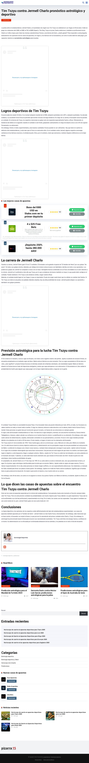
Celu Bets (10, 695)
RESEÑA (78, 214)
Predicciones (6, 20)
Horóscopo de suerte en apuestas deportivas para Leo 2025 (24, 633)
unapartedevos (46, 757)
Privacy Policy (38, 759)
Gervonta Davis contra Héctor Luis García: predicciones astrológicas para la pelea (43, 592)
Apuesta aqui (78, 210)
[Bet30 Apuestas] (12, 252)
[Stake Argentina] (12, 215)
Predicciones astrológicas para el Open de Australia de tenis (74, 591)
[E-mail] (5, 547)
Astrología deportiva (8, 555)
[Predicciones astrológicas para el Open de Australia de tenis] (74, 577)
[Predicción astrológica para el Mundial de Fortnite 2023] (14, 577)
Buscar (3, 610)
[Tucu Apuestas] (3, 681)
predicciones (16, 555)
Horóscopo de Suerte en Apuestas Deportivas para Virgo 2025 (24, 636)
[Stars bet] (12, 231)
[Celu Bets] (3, 698)
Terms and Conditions (48, 759)
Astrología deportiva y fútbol (10, 659)
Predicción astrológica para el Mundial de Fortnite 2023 (14, 591)
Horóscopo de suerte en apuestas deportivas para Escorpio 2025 (25, 639)
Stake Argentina (12, 686)
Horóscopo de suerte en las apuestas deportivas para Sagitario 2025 (26, 642)
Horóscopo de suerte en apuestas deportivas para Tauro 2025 (24, 630)
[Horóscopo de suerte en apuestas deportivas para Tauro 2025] (5, 720)
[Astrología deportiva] (7, 2)
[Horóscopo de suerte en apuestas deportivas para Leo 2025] (50, 720)
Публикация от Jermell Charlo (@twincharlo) (25, 343)
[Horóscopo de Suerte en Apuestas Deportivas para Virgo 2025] (5, 731)
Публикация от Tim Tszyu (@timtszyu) (24, 104)
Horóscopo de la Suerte (8, 663)
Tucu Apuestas (12, 678)
